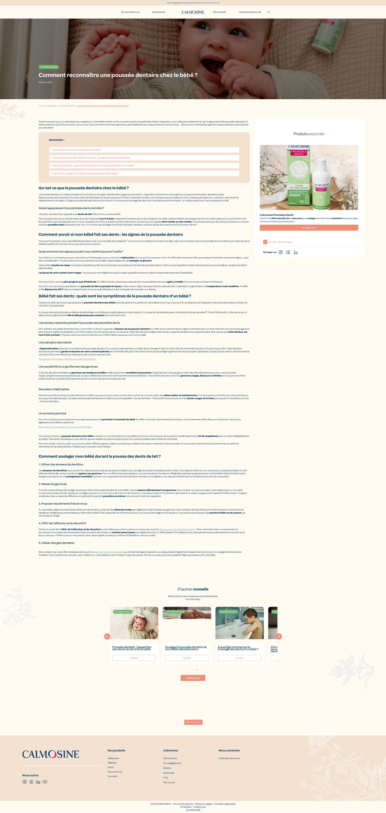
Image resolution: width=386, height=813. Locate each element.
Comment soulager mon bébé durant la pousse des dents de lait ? (86, 173)
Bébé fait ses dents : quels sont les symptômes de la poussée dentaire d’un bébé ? (94, 165)
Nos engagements (172, 763)
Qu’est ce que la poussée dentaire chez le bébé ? (77, 149)
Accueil (42, 105)
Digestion (112, 762)
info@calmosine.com (229, 758)
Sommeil (112, 776)
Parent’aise (168, 772)
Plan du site (169, 782)
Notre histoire (170, 758)
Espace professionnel (250, 12)
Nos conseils (219, 12)
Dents (111, 767)
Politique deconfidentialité (196, 808)
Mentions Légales (203, 803)
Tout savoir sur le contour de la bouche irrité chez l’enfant (67, 359)
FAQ (165, 777)
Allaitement (113, 758)
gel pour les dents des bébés (109, 552)
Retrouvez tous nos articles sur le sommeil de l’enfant (65, 427)
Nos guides (51, 105)
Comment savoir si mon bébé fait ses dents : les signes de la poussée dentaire (91, 157)
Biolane (167, 768)
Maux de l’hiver (115, 771)
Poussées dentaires (66, 105)
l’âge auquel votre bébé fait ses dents (177, 529)
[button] (107, 636)
